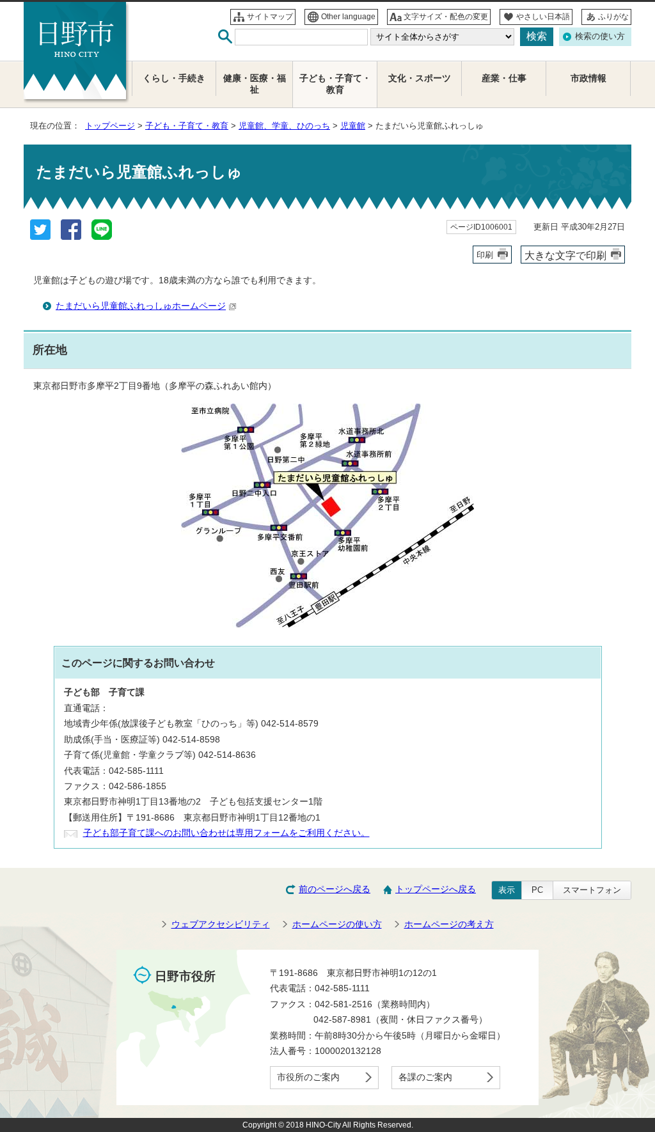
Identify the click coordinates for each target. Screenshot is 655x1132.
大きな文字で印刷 (565, 255)
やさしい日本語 (543, 16)
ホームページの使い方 (337, 924)
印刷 (485, 255)
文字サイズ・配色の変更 (446, 16)
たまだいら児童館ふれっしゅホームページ (141, 306)
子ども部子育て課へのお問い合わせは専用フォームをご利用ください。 (226, 833)
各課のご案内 (425, 1077)
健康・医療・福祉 (254, 84)
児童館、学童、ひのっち (284, 125)
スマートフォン (592, 890)
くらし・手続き (174, 78)
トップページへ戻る (435, 889)
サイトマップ (270, 16)
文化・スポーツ (419, 78)
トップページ (110, 125)
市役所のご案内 (308, 1077)
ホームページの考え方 (449, 924)
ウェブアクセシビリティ (220, 924)
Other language (348, 16)
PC (537, 890)
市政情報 (588, 78)
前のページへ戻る (334, 889)
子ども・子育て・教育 (186, 125)
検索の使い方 (600, 36)
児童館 (352, 125)
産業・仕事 (504, 78)
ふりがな (613, 16)
